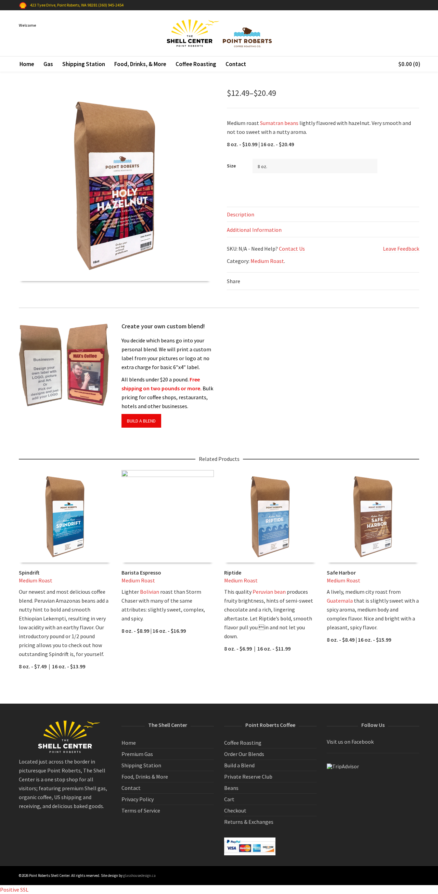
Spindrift (29, 572)
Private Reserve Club (248, 776)
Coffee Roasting (242, 742)
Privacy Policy (137, 799)
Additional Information (254, 229)
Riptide (232, 572)
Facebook (418, 5)
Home (128, 742)
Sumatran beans (279, 122)
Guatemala (340, 600)
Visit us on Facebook (350, 741)
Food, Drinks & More (144, 776)
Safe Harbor (341, 572)
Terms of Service (140, 810)
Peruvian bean (269, 591)
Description (240, 214)
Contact (131, 787)
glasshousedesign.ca (139, 875)
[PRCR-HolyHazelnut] (30, 100)
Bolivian (149, 591)
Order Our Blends (244, 754)
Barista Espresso (141, 572)
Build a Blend (239, 765)
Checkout (235, 810)
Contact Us (292, 248)
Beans (231, 787)
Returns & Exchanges (248, 821)
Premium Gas (137, 754)
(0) (409, 64)
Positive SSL (14, 889)
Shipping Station (141, 765)
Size (231, 166)
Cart (229, 799)
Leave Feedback (401, 248)
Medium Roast (267, 260)
